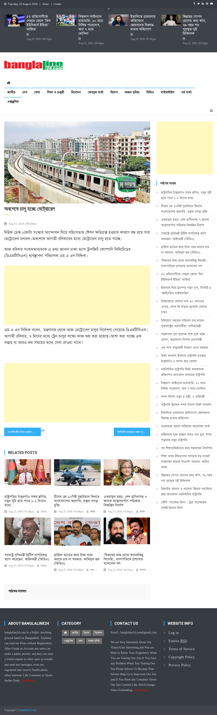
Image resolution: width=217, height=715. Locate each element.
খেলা (37, 92)
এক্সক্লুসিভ (13, 101)
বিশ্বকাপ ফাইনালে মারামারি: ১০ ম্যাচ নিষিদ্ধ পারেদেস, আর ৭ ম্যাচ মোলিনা (90, 25)
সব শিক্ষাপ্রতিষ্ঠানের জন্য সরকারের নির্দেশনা (187, 448)
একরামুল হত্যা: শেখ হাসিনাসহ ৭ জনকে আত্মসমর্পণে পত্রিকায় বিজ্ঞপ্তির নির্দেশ (125, 501)
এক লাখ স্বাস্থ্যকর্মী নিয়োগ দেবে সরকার (184, 347)
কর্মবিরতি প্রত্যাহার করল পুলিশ (131, 432)
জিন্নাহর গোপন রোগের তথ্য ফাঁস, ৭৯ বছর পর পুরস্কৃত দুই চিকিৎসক (194, 25)
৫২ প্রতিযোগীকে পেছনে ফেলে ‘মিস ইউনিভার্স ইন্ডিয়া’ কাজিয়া (38, 23)
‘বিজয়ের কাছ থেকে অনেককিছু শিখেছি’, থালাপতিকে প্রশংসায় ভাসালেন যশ (123, 559)
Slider (44, 511)
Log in (173, 632)
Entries (177, 641)
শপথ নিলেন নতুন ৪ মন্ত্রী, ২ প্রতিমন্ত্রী (183, 396)
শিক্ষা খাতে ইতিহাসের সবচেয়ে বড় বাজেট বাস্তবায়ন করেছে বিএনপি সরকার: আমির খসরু (185, 461)
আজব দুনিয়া (132, 92)
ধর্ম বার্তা (186, 92)
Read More (27, 680)
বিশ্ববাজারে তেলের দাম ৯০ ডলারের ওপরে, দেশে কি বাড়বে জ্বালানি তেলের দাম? (184, 306)
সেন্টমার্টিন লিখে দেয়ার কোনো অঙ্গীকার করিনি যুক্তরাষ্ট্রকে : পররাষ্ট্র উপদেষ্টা (25, 432)
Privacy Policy (179, 665)
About (45, 4)
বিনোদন (76, 92)
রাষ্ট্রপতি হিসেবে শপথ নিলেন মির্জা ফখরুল (186, 404)
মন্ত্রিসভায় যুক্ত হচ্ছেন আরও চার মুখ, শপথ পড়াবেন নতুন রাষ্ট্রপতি (186, 437)
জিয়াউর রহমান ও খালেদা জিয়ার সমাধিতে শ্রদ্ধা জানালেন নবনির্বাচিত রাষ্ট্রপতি (186, 492)
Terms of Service (181, 649)
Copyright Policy (181, 657)
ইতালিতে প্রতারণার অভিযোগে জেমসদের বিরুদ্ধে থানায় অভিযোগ (143, 23)
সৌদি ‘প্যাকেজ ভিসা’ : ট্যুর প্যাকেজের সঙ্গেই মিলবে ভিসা (183, 505)
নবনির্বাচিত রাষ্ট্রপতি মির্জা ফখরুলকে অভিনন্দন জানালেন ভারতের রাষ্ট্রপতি (183, 372)
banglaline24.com (27, 710)
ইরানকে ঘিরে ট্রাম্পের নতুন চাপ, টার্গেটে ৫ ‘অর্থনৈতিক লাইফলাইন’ (186, 290)
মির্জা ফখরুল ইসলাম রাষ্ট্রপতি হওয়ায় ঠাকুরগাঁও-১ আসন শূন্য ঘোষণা (183, 358)
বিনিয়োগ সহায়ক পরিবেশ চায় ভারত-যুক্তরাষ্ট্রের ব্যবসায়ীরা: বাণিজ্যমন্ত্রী (183, 323)
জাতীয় (11, 92)
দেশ (24, 92)
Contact (57, 4)
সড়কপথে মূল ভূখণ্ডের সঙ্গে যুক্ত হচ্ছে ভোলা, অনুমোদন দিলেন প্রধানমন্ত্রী (183, 337)
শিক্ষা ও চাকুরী (55, 92)
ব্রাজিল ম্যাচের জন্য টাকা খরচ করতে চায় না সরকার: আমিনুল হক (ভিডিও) (76, 559)
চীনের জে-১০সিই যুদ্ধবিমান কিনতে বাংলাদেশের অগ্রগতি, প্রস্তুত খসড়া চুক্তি (76, 501)
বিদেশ (114, 92)
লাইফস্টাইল (167, 92)
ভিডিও (150, 92)
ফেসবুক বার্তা (95, 92)
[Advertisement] (77, 295)
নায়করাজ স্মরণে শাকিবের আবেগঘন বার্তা (185, 426)
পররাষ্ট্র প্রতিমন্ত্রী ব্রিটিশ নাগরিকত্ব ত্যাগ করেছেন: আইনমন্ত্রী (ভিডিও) (26, 557)
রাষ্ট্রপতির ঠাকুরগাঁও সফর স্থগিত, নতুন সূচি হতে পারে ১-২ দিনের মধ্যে (25, 501)
